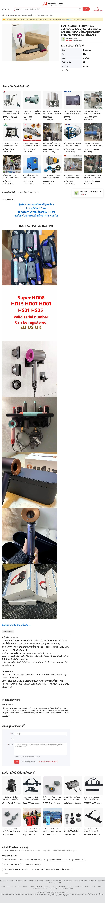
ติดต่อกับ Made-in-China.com (53, 880)
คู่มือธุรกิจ (49, 882)
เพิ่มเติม (4, 873)
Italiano (70, 886)
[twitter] (60, 882)
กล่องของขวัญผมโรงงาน (11, 865)
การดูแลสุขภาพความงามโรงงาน (54, 860)
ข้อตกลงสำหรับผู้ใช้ (21, 880)
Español (47, 886)
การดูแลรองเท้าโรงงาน (76, 860)
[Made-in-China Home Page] (52, 4)
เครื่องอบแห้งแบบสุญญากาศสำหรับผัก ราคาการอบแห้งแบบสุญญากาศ (72, 144)
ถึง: (12, 739)
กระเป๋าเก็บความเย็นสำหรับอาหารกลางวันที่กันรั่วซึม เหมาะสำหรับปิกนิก (10, 799)
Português (62, 886)
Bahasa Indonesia (68, 888)
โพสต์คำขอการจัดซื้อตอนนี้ (48, 762)
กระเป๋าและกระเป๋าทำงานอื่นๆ (43, 15)
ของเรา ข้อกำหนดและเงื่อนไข (60, 896)
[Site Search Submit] (86, 9)
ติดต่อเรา (69, 19)
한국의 (87, 886)
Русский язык (78, 886)
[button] (3, 3)
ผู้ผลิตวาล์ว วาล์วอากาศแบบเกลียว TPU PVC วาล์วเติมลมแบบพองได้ (52, 799)
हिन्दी (36, 888)
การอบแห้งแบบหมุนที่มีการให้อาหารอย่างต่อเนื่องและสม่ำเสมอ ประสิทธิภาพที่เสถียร (92, 176)
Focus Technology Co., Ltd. (54, 892)
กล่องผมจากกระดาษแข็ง (31, 865)
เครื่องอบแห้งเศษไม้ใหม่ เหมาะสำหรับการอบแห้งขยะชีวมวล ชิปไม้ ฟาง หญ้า (93, 144)
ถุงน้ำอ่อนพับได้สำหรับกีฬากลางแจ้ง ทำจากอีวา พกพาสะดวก (51, 831)
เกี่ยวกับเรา (3, 880)
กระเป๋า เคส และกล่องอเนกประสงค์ (21, 15)
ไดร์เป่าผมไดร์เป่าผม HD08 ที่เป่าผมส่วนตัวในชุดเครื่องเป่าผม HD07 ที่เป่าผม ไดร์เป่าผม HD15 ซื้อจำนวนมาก (37, 869)
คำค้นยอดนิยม (68, 880)
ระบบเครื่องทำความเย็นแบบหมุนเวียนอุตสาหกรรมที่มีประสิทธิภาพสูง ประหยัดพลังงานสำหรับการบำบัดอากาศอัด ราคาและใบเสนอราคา (52, 176)
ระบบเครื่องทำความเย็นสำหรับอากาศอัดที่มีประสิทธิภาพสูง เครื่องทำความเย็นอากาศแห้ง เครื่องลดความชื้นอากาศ (30, 176)
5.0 (83, 194)
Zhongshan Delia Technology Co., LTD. (72, 38)
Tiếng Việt (57, 888)
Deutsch (54, 886)
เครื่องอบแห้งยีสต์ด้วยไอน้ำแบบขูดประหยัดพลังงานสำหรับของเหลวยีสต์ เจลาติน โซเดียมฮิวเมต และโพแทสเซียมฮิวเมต (73, 176)
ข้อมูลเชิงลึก (101, 880)
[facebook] (55, 882)
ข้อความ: (10, 744)
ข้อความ (11, 880)
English (10, 886)
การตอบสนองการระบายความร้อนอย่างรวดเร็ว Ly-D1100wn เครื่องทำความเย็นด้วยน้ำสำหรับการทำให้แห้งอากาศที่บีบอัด (11, 144)
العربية (93, 886)
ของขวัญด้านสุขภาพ (33, 860)
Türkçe (49, 888)
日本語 (32, 886)
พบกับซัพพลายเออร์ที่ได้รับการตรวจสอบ (85, 880)
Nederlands (101, 886)
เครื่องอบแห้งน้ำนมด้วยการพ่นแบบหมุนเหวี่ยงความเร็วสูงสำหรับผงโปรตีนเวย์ (11, 112)
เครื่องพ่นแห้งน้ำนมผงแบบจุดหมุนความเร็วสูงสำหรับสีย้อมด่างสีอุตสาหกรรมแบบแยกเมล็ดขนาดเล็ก (52, 144)
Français (39, 886)
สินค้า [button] (18, 9)
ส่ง (17, 762)
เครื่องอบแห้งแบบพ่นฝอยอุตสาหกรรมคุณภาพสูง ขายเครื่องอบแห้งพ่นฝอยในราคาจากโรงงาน (52, 112)
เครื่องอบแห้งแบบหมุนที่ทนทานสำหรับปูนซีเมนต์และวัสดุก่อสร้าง (12, 176)
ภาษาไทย (42, 888)
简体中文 (17, 886)
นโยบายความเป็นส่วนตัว (36, 880)
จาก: (12, 734)
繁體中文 (25, 886)
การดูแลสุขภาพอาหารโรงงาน (13, 860)
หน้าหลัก (4, 15)
